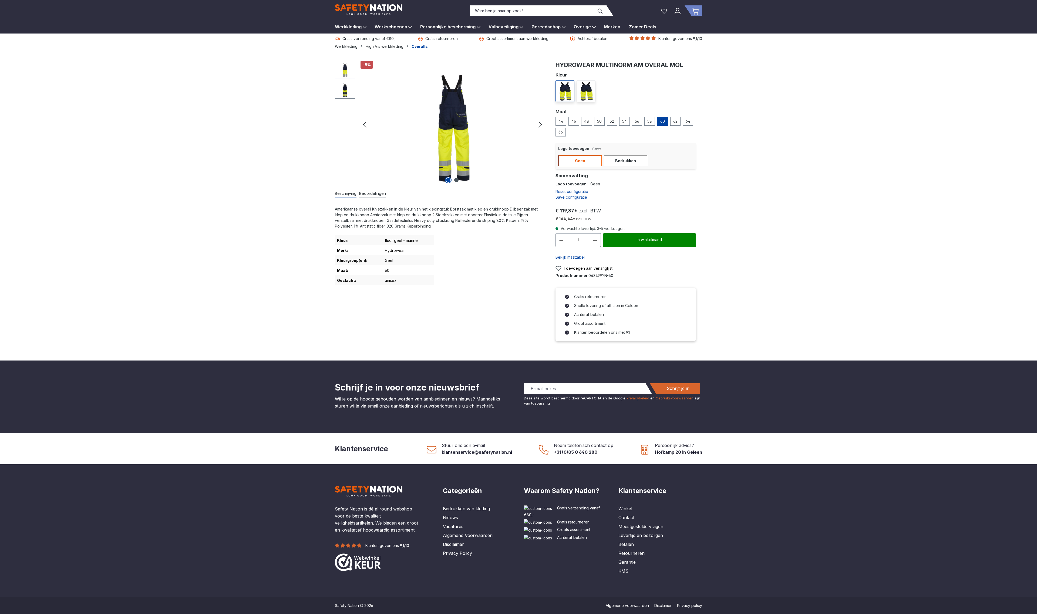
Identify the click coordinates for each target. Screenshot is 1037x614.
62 (675, 121)
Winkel (625, 508)
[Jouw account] (678, 10)
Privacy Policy (457, 553)
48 (586, 121)
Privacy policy (689, 605)
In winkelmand (649, 239)
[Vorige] (365, 123)
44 (560, 121)
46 (573, 121)
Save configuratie (571, 197)
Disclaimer (453, 544)
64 (688, 121)
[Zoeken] (600, 10)
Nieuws (450, 517)
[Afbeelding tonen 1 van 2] (448, 180)
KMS (623, 571)
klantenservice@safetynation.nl (477, 452)
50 (599, 121)
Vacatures (453, 526)
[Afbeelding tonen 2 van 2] (456, 180)
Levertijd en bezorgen (640, 535)
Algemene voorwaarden (627, 605)
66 (560, 132)
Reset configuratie (571, 191)
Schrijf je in (678, 388)
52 (612, 121)
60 (662, 121)
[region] (439, 123)
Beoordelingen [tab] (372, 193)
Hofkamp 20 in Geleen (678, 452)
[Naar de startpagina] (368, 9)
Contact (626, 517)
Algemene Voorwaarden (468, 535)
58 (649, 121)
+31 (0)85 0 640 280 (575, 452)
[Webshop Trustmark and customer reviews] (358, 562)
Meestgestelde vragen (640, 526)
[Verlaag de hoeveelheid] (561, 240)
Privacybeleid (638, 398)
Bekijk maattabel (570, 257)
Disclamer (663, 605)
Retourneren (631, 553)
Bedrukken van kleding (466, 508)
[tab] (345, 193)
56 (637, 121)
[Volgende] (540, 123)
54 (624, 121)
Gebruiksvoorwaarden (674, 398)
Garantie (627, 562)
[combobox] (532, 10)
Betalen (626, 544)
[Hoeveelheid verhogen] (595, 240)
